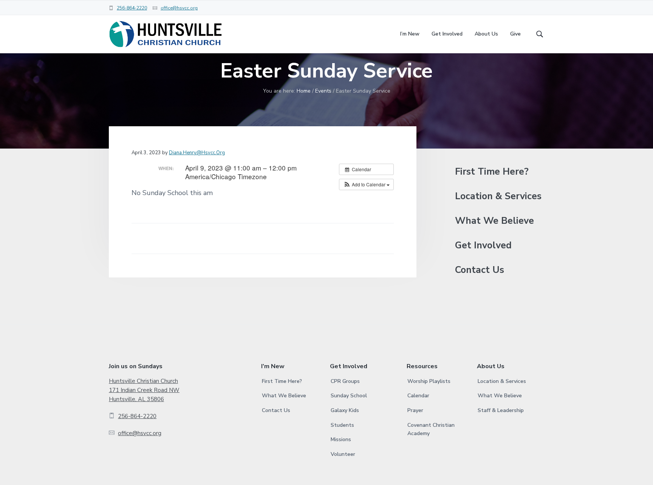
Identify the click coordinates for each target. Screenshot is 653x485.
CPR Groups (345, 381)
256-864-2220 (132, 8)
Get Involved (483, 245)
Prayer (415, 410)
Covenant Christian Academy (431, 429)
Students (342, 425)
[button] (366, 184)
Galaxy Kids (345, 410)
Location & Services (498, 196)
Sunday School (349, 395)
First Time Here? (492, 172)
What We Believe (494, 221)
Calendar (418, 395)
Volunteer (343, 454)
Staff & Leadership (501, 410)
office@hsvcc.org (179, 8)
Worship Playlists (428, 381)
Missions (341, 439)
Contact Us (479, 270)
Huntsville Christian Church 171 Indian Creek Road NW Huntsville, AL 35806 (144, 390)
